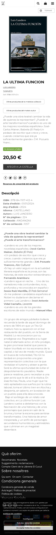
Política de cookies (12, 493)
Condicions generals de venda (18, 487)
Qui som (6, 476)
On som (16, 476)
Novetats (22, 459)
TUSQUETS (7, 91)
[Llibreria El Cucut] (12, 3)
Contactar (28, 476)
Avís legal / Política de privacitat (19, 490)
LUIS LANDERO (9, 87)
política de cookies (12, 514)
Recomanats (9, 459)
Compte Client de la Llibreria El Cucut (22, 466)
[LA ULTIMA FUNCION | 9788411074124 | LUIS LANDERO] (28, 45)
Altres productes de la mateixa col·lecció (23, 102)
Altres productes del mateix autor (21, 110)
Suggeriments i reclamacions (17, 463)
